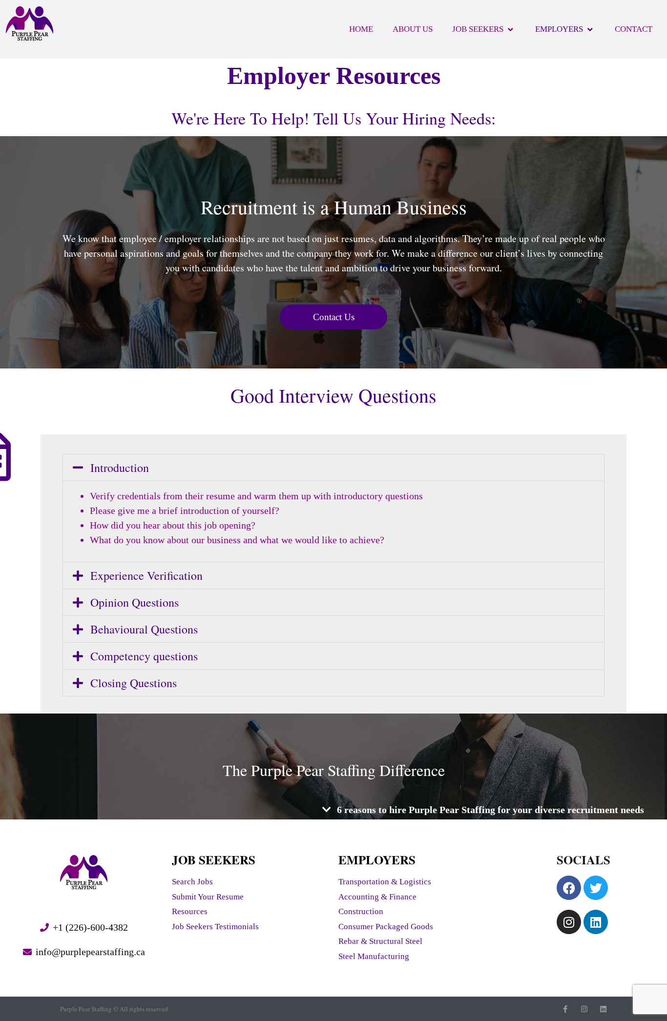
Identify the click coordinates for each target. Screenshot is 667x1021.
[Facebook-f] (565, 1009)
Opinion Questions (134, 602)
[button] (333, 467)
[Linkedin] (596, 922)
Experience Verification (146, 575)
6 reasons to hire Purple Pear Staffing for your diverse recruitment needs (490, 809)
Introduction (119, 467)
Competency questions (144, 656)
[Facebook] (569, 888)
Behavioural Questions (144, 629)
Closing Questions (133, 683)
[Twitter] (596, 888)
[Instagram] (569, 922)
